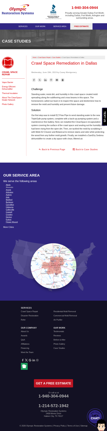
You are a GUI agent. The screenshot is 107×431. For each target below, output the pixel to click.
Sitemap (83, 426)
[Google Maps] (30, 360)
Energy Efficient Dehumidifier (8, 87)
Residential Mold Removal (65, 311)
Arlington (9, 192)
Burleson (9, 202)
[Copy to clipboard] (63, 80)
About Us (25, 331)
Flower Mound (12, 222)
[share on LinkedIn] (45, 80)
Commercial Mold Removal (65, 315)
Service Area (59, 26)
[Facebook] (22, 360)
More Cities (8, 227)
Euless (8, 219)
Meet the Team (27, 352)
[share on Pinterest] (51, 80)
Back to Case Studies (86, 149)
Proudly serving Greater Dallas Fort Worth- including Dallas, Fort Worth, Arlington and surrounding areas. (84, 15)
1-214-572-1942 (53, 406)
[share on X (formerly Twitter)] (40, 80)
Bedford (9, 200)
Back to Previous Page (53, 149)
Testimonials (59, 331)
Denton (9, 217)
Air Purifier (58, 320)
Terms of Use (73, 426)
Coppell (9, 212)
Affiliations (25, 344)
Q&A (23, 340)
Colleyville (10, 210)
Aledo (8, 185)
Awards (24, 335)
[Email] (57, 80)
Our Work (40, 26)
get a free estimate (53, 383)
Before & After (59, 340)
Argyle (8, 190)
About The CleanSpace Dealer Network (12, 98)
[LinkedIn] (33, 360)
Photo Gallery (8, 104)
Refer (23, 320)
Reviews (57, 335)
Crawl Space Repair (10, 73)
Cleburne (9, 207)
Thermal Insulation (10, 93)
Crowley (9, 214)
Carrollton (10, 205)
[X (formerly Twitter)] (26, 360)
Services (22, 26)
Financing (25, 348)
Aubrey (9, 195)
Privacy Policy (60, 426)
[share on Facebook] (34, 80)
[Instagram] (37, 360)
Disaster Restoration (29, 315)
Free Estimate (81, 26)
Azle (7, 197)
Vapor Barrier (7, 82)
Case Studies (59, 348)
